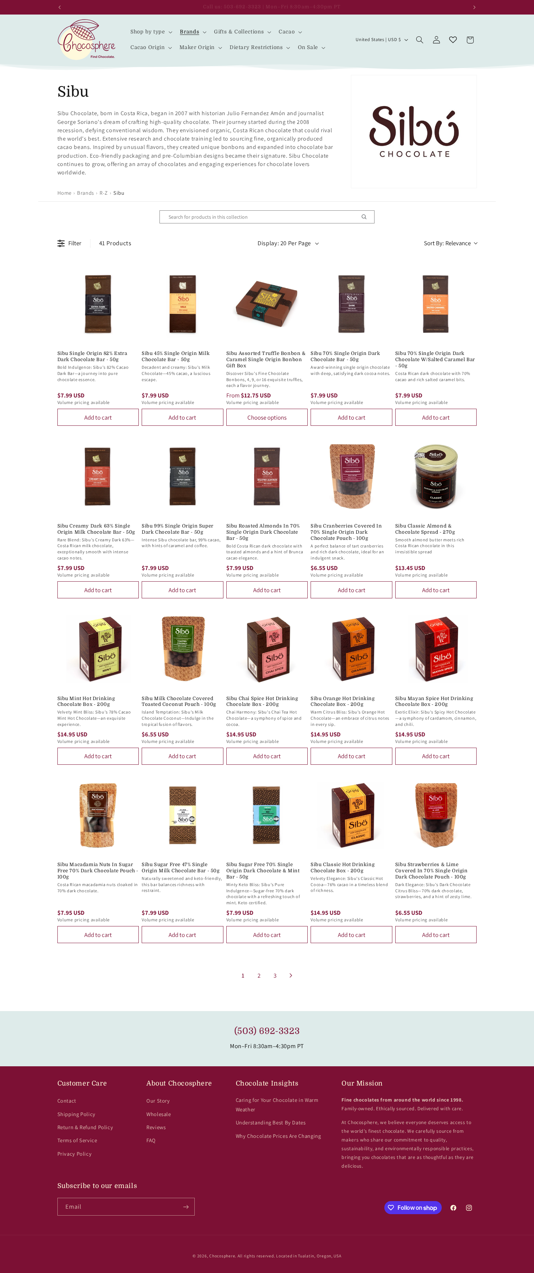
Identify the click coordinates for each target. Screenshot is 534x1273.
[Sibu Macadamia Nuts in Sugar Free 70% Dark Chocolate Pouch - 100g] (98, 815)
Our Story (158, 1100)
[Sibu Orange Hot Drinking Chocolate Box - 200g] (351, 649)
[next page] (291, 975)
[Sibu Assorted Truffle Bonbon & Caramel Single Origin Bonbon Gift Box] (267, 304)
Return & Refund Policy (85, 1127)
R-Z (104, 192)
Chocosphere (222, 1255)
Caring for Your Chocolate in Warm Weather (277, 1104)
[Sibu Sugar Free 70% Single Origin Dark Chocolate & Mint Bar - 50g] (267, 815)
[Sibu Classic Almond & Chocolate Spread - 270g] (436, 476)
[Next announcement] (474, 7)
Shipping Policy (76, 1114)
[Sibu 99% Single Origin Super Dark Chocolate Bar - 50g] (182, 476)
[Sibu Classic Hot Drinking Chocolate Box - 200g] (351, 815)
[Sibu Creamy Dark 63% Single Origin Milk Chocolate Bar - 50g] (98, 476)
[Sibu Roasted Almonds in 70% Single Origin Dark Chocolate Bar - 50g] (267, 476)
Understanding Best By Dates (271, 1122)
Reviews (156, 1127)
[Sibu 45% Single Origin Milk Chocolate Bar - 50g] (182, 304)
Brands (85, 192)
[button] (150, 32)
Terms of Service (77, 1140)
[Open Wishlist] (453, 40)
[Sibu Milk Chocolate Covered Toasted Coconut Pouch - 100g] (182, 649)
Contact (66, 1100)
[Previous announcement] (60, 7)
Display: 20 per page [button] (284, 243)
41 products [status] (115, 243)
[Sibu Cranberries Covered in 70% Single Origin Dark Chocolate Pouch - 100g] (351, 476)
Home (64, 192)
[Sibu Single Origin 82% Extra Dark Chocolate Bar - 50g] (98, 304)
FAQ (151, 1140)
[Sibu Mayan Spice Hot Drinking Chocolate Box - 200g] (436, 649)
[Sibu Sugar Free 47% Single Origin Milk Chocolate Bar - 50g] (182, 815)
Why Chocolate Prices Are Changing (278, 1135)
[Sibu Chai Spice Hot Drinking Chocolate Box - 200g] (267, 649)
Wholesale (158, 1114)
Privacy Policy (74, 1153)
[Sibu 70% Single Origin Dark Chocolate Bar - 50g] (351, 304)
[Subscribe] (185, 1207)
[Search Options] (367, 216)
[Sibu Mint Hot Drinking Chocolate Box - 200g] (98, 649)
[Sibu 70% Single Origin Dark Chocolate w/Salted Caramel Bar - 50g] (436, 304)
